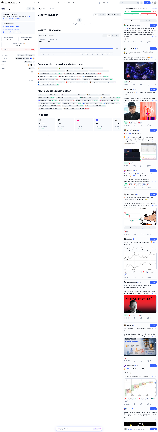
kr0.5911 (67, 100)
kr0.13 (99, 95)
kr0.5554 (73, 106)
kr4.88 (112, 103)
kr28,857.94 (50, 103)
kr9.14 (47, 97)
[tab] (96, 15)
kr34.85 (110, 100)
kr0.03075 (50, 106)
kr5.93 (48, 100)
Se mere (154, 8)
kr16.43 (77, 108)
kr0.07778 (74, 95)
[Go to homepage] (9, 3)
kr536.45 (87, 100)
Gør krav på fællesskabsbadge (13, 32)
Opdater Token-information (12, 26)
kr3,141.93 (96, 106)
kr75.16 (93, 103)
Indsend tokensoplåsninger (12, 29)
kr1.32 (72, 103)
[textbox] (139, 429)
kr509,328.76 (50, 95)
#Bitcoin (128, 133)
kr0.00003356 (51, 108)
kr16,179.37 (68, 97)
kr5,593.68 (111, 97)
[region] (58, 3)
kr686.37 (90, 97)
